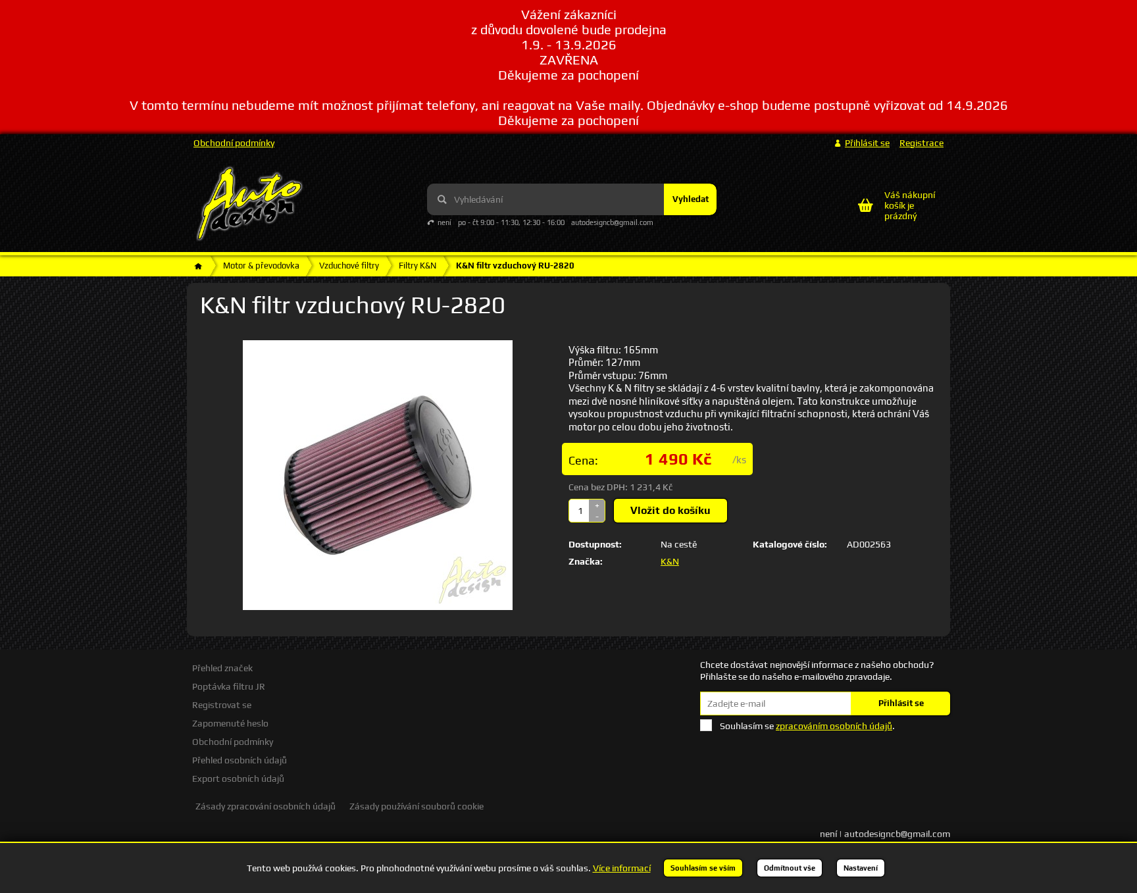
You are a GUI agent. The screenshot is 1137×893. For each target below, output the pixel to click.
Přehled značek (222, 668)
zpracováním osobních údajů (834, 726)
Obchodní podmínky (233, 143)
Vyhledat (690, 199)
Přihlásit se (901, 703)
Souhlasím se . (807, 725)
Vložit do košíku (670, 510)
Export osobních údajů (238, 778)
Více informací (622, 868)
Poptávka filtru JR (228, 686)
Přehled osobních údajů (239, 760)
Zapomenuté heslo (230, 723)
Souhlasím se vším (703, 868)
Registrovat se (221, 705)
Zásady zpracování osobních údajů (265, 806)
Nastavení (861, 868)
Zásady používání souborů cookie (416, 806)
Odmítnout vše (789, 868)
